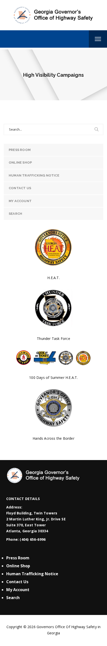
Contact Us (20, 188)
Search (15, 213)
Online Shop (20, 162)
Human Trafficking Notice (34, 175)
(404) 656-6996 (33, 539)
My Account (20, 201)
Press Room (20, 150)
